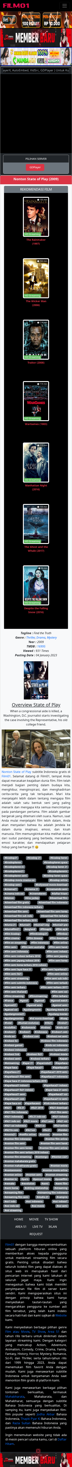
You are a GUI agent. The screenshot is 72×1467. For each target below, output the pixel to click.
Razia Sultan (22, 1423)
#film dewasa (34, 938)
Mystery (52, 637)
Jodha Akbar (46, 1414)
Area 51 (53, 1332)
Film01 (6, 776)
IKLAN (53, 1227)
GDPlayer (35, 167)
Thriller (30, 637)
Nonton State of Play (16, 772)
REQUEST (36, 1234)
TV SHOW (51, 1219)
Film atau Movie (17, 1332)
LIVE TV (37, 1227)
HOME (18, 1219)
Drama (40, 637)
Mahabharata (14, 1397)
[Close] (38, 25)
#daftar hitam (59, 893)
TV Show (38, 1332)
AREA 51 (21, 1227)
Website (61, 1315)
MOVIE (34, 1219)
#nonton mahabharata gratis (21, 1165)
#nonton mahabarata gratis (20, 1161)
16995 (41, 646)
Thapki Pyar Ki (30, 1419)
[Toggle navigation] (64, 5)
